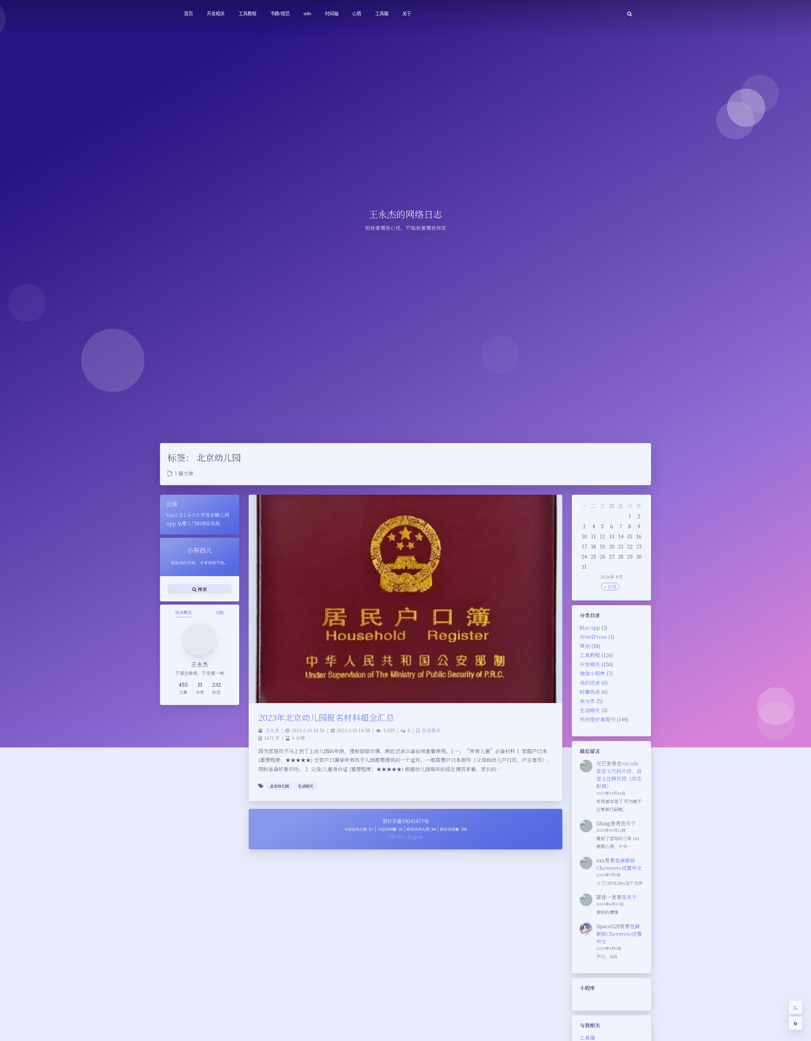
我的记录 (590, 682)
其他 (585, 646)
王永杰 (272, 730)
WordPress (593, 636)
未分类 (587, 701)
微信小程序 (592, 673)
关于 (631, 823)
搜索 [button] (201, 589)
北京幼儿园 (279, 786)
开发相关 (590, 664)
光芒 (601, 763)
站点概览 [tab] (183, 612)
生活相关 (590, 710)
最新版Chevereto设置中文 (619, 864)
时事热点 (590, 691)
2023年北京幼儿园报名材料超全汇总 (326, 717)
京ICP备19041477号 (405, 821)
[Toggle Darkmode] (795, 1007)
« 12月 (610, 586)
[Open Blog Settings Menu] (795, 1023)
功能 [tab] (220, 612)
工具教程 (590, 655)
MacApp (590, 627)
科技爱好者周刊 (597, 719)
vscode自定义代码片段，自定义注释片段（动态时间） (619, 775)
